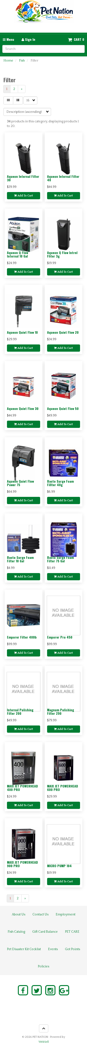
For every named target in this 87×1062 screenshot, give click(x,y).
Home (8, 60)
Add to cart (25, 195)
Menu (10, 39)
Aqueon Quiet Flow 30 (23, 408)
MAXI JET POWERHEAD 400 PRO (22, 788)
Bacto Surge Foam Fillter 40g (60, 483)
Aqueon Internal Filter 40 (63, 178)
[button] (76, 39)
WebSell (44, 1041)
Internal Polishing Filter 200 (20, 711)
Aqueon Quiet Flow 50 (63, 408)
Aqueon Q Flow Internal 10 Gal (17, 254)
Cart (77, 39)
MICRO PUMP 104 (59, 865)
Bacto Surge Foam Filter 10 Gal (20, 559)
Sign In (29, 39)
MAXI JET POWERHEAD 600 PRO (62, 788)
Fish (22, 60)
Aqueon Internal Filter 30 (23, 178)
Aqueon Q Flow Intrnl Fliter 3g (62, 254)
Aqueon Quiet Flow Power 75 (20, 483)
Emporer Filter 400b (22, 637)
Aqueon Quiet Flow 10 (22, 332)
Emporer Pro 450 (59, 637)
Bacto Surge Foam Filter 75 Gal (60, 559)
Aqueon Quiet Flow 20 (63, 332)
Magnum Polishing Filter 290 (60, 711)
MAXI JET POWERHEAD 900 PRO (22, 864)
